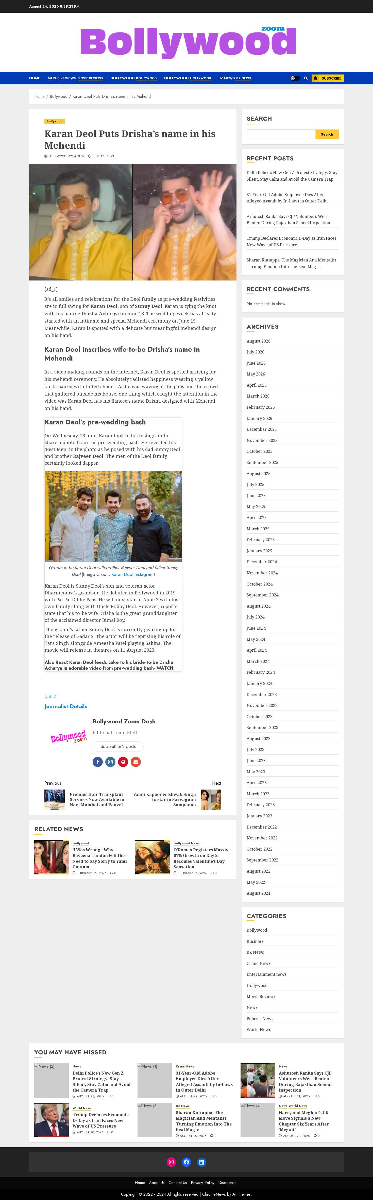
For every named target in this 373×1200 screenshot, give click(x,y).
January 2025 (259, 551)
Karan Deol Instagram (132, 574)
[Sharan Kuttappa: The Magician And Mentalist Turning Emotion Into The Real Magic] (155, 1120)
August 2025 (258, 473)
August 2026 (258, 341)
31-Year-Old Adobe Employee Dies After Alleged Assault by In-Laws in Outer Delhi (204, 1081)
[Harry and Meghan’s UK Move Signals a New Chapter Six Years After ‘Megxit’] (258, 1120)
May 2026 (256, 374)
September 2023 (262, 727)
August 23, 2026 (90, 1097)
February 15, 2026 (192, 873)
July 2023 (255, 749)
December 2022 (262, 827)
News (195, 843)
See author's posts (118, 746)
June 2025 (256, 495)
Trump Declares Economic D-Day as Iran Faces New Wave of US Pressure (101, 1120)
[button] (306, 78)
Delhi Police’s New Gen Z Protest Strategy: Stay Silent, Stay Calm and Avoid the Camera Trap (102, 1081)
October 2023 (260, 716)
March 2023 (258, 794)
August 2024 (258, 606)
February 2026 (261, 407)
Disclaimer (227, 1183)
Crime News (258, 963)
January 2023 (259, 816)
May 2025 (256, 506)
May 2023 (256, 772)
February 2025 (261, 539)
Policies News (260, 1018)
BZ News (234, 78)
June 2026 (256, 363)
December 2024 (262, 562)
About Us (157, 1183)
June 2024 (256, 628)
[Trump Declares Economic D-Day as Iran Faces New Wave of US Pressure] (51, 1120)
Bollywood (134, 78)
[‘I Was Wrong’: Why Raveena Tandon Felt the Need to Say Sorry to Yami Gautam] (51, 857)
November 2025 (262, 440)
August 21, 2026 (296, 1097)
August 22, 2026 (193, 1097)
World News (259, 1029)
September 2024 (262, 595)
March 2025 (258, 529)
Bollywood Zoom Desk (66, 157)
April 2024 (257, 650)
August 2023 (258, 738)
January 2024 (259, 683)
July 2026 (255, 352)
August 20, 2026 (90, 1133)
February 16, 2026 (92, 873)
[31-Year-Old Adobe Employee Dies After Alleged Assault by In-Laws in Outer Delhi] (155, 1080)
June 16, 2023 (103, 157)
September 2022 (262, 860)
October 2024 (260, 584)
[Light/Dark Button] (295, 78)
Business (255, 941)
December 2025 (262, 429)
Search (259, 118)
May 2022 (256, 882)
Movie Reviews (75, 78)
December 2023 (262, 694)
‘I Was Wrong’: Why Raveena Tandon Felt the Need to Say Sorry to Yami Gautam (100, 858)
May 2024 (256, 639)
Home (34, 78)
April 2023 (257, 782)
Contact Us (177, 1183)
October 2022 (260, 849)
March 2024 (258, 661)
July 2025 (255, 484)
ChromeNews (214, 1194)
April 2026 (257, 385)
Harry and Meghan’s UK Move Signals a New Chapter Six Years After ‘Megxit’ (304, 1121)
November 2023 (262, 705)
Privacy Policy (202, 1183)
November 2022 (262, 838)
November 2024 (262, 573)
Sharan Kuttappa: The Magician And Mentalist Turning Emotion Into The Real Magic (204, 1121)
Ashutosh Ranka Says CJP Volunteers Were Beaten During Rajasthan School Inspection (288, 220)
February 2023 (261, 805)
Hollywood (187, 78)
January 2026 (259, 418)
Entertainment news (266, 974)
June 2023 (256, 760)
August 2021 (258, 893)
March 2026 (258, 396)
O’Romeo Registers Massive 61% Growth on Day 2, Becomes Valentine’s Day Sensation (202, 858)
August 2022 (258, 871)
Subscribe (331, 78)
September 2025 (262, 462)
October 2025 (260, 451)
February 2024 (261, 672)
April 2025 (257, 517)
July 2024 (255, 617)
